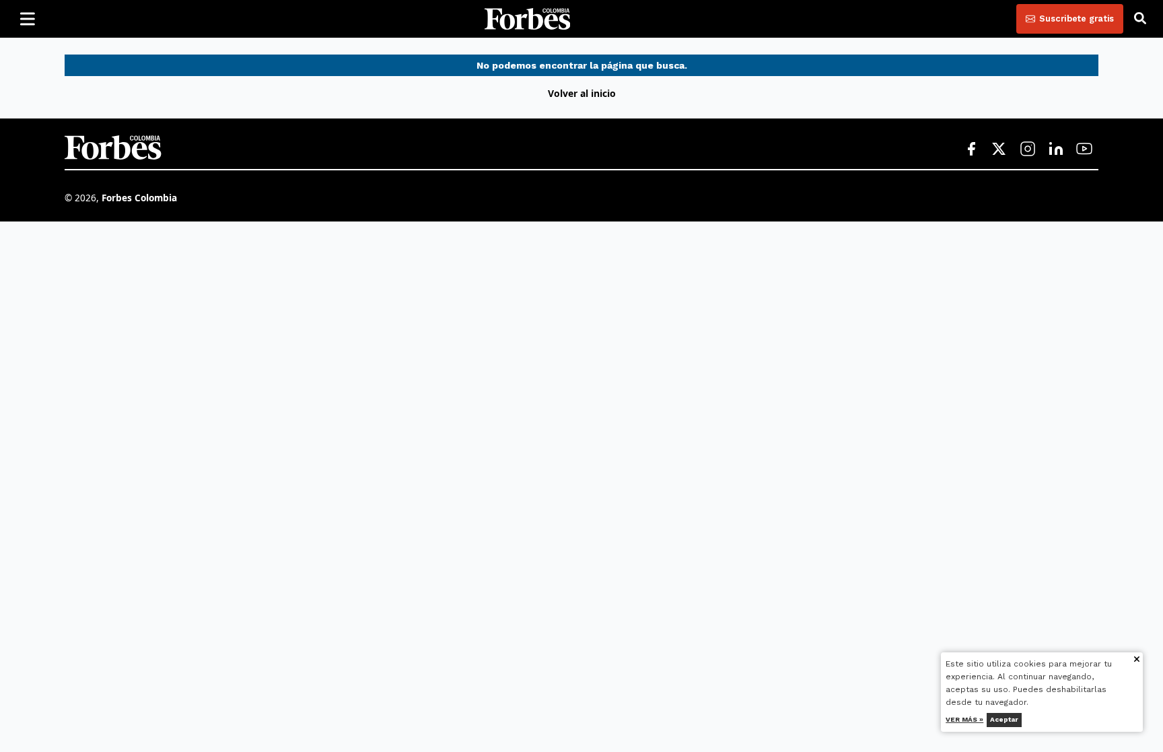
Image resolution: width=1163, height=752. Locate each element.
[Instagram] (1028, 149)
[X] (999, 149)
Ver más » (965, 719)
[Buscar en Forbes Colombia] (1140, 19)
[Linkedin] (1056, 149)
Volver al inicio (582, 93)
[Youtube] (1084, 149)
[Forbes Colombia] (528, 19)
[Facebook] (971, 149)
